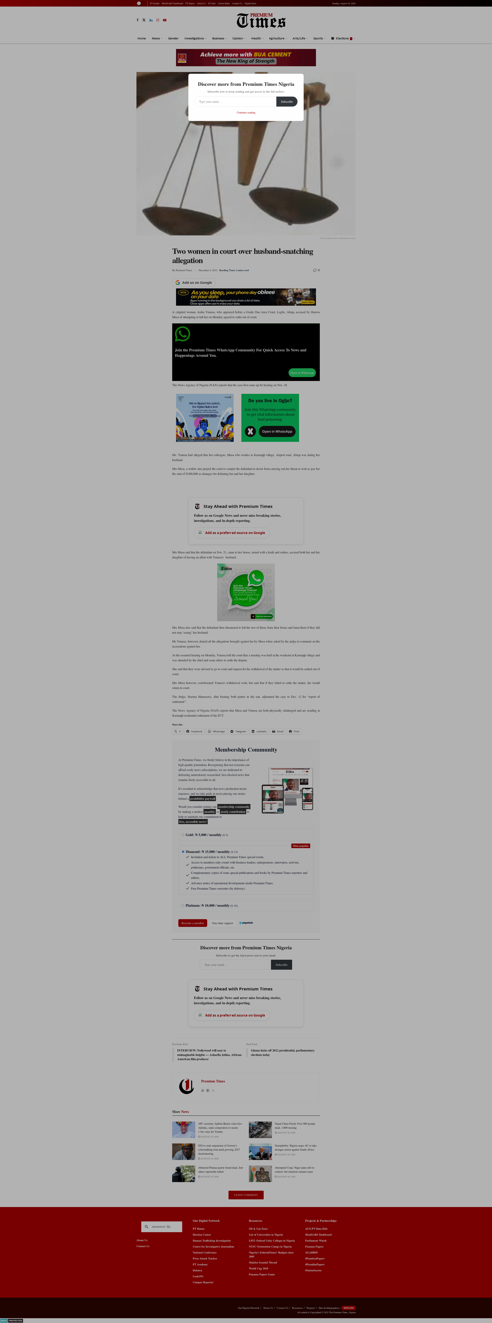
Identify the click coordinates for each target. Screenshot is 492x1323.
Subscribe (287, 101)
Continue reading (246, 112)
